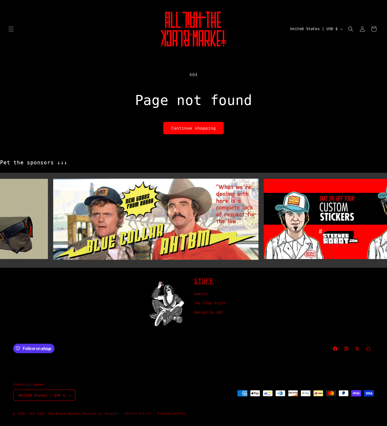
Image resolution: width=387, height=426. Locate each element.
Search (201, 294)
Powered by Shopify (100, 413)
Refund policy (138, 413)
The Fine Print (210, 303)
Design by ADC (209, 312)
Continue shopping (193, 128)
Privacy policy (171, 413)
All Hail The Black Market (54, 413)
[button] (11, 29)
